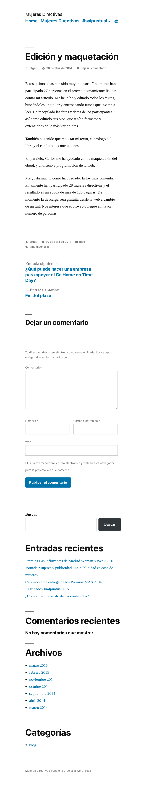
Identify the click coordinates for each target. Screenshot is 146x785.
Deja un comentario (93, 68)
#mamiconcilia (39, 246)
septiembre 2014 (42, 693)
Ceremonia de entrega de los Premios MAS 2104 (63, 582)
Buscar (31, 514)
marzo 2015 (38, 665)
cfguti (33, 68)
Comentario (34, 367)
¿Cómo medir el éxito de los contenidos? (57, 596)
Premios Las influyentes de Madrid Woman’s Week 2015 (69, 560)
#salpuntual (94, 20)
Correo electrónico (86, 421)
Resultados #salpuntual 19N (47, 589)
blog (82, 241)
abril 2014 (37, 700)
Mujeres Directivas (43, 14)
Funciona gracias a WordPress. (71, 770)
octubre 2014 (39, 686)
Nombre (31, 421)
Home (31, 20)
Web (28, 442)
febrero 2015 (39, 672)
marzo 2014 (38, 707)
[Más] (116, 21)
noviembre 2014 (42, 679)
